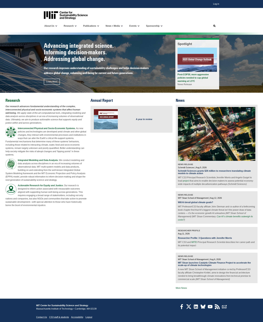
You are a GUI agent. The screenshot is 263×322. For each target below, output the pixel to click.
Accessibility (77, 317)
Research (69, 26)
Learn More (51, 81)
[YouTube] (210, 308)
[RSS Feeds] (217, 308)
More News (181, 288)
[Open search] (214, 25)
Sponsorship (153, 26)
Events (133, 26)
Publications (89, 26)
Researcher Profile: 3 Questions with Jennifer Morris (205, 238)
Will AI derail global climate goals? (195, 202)
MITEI (194, 242)
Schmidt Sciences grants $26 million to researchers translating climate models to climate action (214, 172)
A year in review (144, 119)
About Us (49, 26)
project (186, 181)
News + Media (113, 26)
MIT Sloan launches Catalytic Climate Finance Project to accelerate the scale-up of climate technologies (214, 264)
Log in (216, 4)
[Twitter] (188, 308)
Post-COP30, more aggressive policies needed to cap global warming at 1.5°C (193, 77)
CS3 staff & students (59, 317)
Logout (88, 317)
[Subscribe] (224, 308)
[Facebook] (181, 308)
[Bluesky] (203, 308)
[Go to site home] (66, 15)
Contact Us (41, 317)
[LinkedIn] (195, 308)
